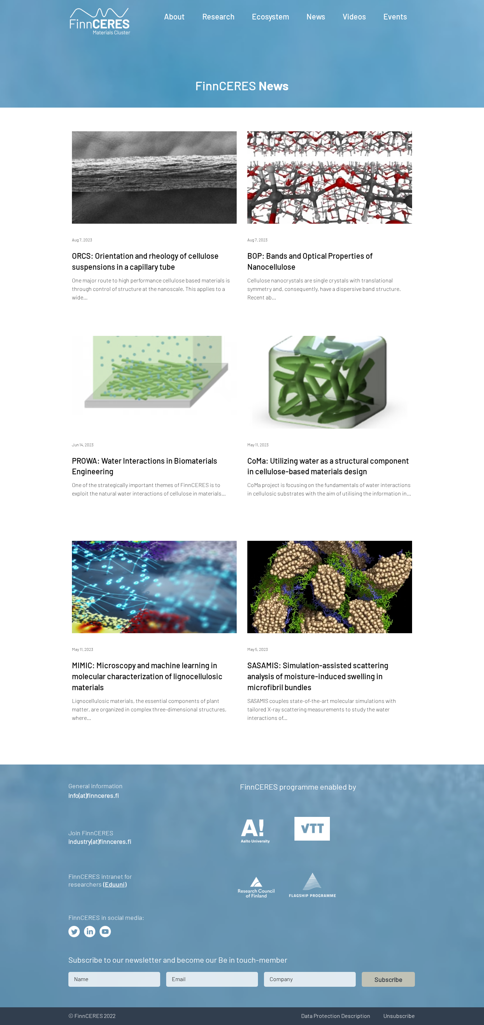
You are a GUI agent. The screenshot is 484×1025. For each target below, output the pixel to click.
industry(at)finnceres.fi (99, 841)
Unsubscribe (399, 1015)
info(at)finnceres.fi (93, 795)
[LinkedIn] (89, 931)
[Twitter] (74, 931)
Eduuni (115, 884)
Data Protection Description (335, 1015)
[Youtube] (105, 931)
